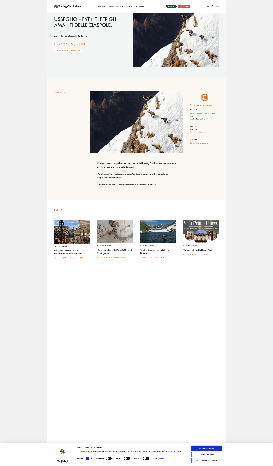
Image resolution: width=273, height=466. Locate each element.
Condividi (58, 92)
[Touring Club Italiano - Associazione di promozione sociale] (67, 6)
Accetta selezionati (207, 454)
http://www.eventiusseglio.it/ (201, 143)
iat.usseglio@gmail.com (198, 132)
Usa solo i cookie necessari (206, 461)
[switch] (109, 458)
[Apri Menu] (217, 6)
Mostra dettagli (159, 458)
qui (121, 177)
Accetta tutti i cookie (206, 448)
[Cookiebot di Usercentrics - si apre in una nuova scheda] (62, 461)
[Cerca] (213, 6)
